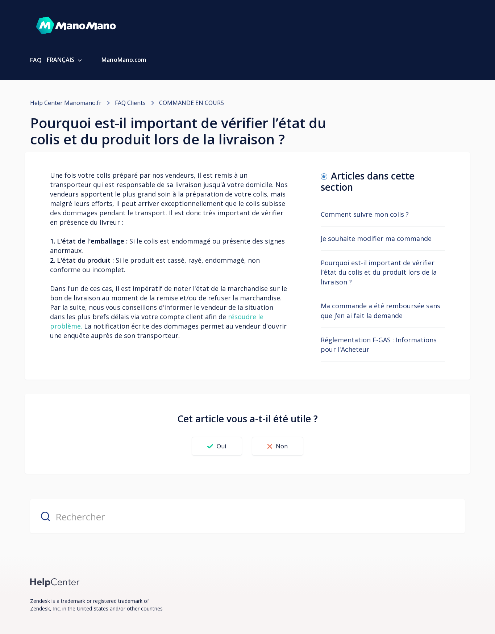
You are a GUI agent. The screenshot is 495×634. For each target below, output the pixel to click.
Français (61, 60)
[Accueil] (55, 582)
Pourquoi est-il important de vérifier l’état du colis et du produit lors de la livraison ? (379, 272)
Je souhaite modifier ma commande (376, 238)
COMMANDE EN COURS (191, 103)
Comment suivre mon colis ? (365, 214)
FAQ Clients (130, 103)
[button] (217, 446)
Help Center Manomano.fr (65, 103)
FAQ (36, 60)
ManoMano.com (123, 60)
